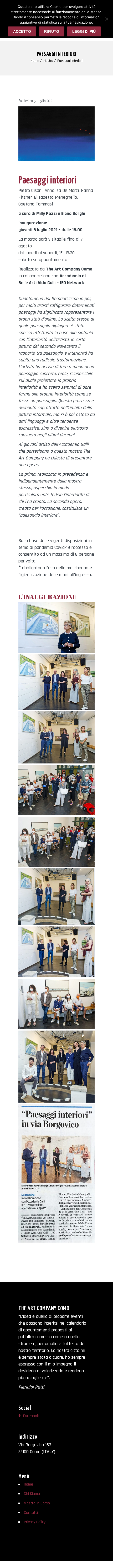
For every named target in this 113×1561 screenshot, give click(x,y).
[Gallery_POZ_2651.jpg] (56, 627)
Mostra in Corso (37, 1503)
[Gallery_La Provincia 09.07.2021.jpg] (56, 1173)
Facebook (30, 1415)
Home (35, 61)
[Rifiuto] (106, 18)
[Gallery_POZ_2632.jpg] (56, 737)
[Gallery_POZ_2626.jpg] (56, 682)
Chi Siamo (32, 1493)
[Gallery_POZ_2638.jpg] (56, 842)
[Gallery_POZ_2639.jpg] (56, 896)
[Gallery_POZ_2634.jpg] (56, 790)
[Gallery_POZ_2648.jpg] (56, 1004)
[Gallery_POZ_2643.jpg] (56, 951)
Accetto (22, 31)
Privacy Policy (34, 1522)
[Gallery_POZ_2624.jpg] (56, 1066)
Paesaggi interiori (70, 61)
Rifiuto (51, 31)
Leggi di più (84, 31)
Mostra (48, 61)
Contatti (31, 1512)
